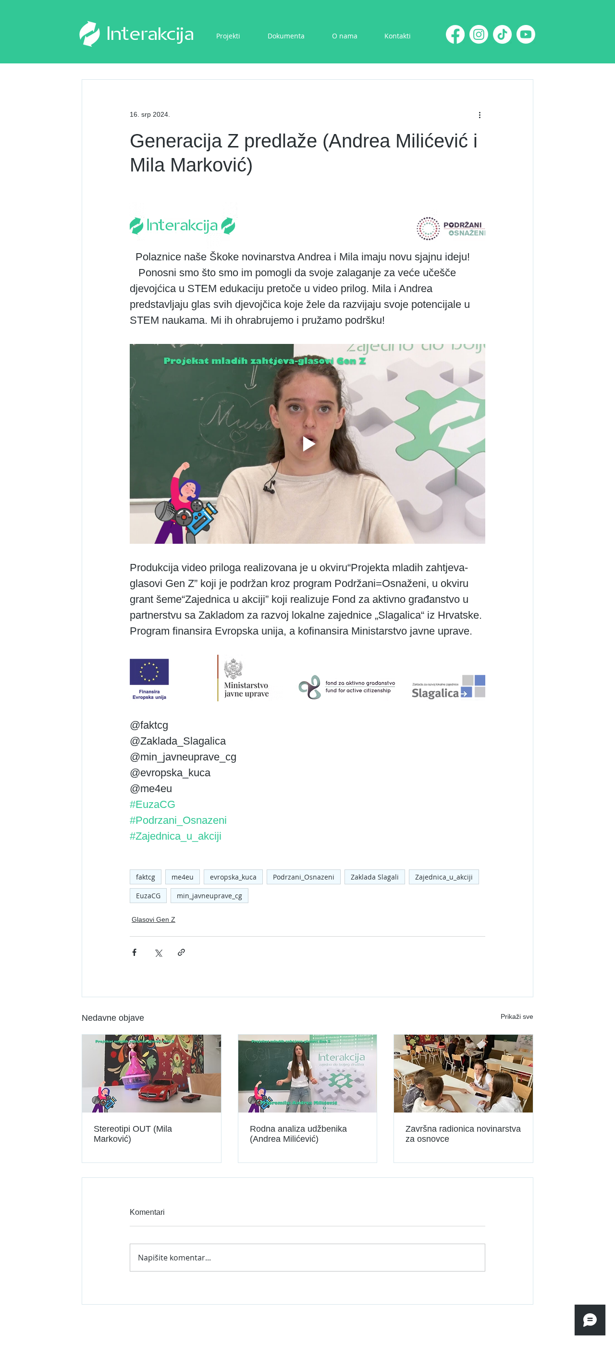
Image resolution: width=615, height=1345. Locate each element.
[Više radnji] (479, 114)
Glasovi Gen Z (153, 919)
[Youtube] (526, 34)
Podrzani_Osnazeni (303, 876)
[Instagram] (478, 34)
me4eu (183, 876)
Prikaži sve (517, 1016)
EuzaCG (148, 895)
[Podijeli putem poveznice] (181, 952)
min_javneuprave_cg (209, 895)
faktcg (145, 876)
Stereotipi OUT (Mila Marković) (133, 1134)
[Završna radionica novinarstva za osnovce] (463, 1074)
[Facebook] (455, 34)
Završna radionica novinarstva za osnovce (463, 1134)
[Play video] (307, 444)
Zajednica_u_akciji (444, 876)
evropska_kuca (233, 876)
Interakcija (150, 34)
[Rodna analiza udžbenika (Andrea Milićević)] (307, 1074)
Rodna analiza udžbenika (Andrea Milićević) (298, 1134)
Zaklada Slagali (375, 876)
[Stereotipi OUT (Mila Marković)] (151, 1074)
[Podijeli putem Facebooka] (134, 952)
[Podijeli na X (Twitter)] (157, 952)
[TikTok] (502, 34)
